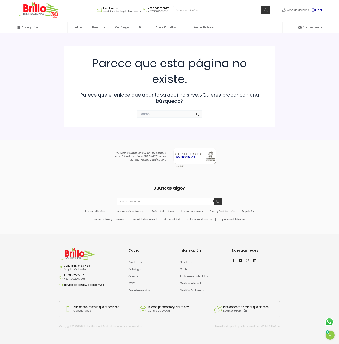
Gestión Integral (190, 283)
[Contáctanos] (300, 27)
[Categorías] (18, 27)
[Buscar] (265, 10)
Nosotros (186, 262)
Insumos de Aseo (192, 211)
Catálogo (134, 269)
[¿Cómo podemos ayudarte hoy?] (143, 309)
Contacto (186, 269)
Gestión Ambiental (192, 290)
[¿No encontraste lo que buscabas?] (68, 309)
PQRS (131, 283)
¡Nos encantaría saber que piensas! (246, 307)
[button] (330, 335)
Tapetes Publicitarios (232, 219)
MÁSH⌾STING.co (270, 326)
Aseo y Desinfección (222, 211)
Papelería (248, 211)
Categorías (29, 27)
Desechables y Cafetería (109, 219)
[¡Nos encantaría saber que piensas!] (218, 309)
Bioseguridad (172, 219)
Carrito (133, 276)
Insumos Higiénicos (97, 211)
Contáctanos (312, 27)
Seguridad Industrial (144, 219)
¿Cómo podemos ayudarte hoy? (169, 307)
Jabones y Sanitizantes (130, 211)
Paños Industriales (163, 211)
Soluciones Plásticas (199, 219)
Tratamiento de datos (194, 276)
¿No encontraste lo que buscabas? (96, 307)
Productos (135, 262)
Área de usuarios (139, 290)
